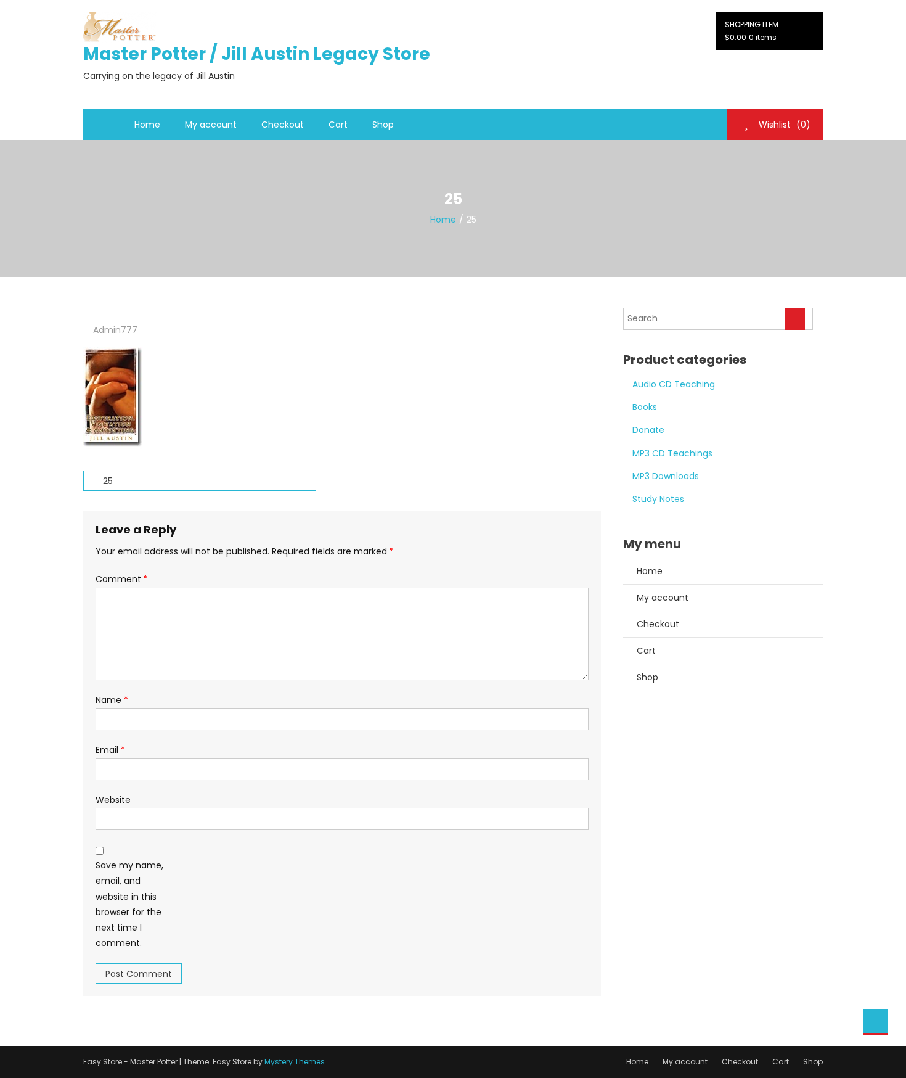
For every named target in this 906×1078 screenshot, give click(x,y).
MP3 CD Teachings (672, 453)
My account (211, 124)
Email (110, 750)
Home (147, 124)
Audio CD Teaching (673, 384)
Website (113, 800)
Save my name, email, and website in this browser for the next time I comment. (129, 904)
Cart (338, 124)
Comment (122, 579)
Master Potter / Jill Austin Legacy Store (256, 54)
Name (112, 700)
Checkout (282, 124)
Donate (648, 430)
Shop (383, 124)
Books (644, 407)
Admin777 (115, 330)
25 (108, 481)
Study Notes (658, 499)
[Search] (795, 319)
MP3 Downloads (665, 476)
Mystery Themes (294, 1061)
